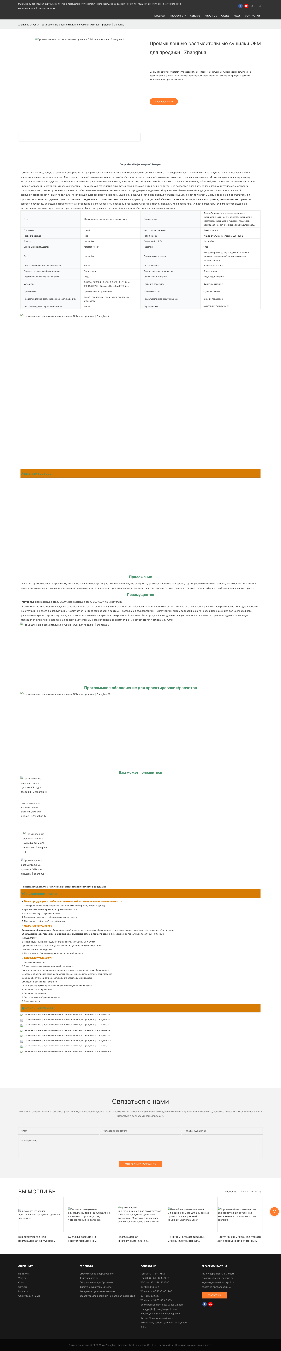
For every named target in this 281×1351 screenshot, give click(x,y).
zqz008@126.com (173, 1304)
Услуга (22, 1278)
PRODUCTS (230, 1191)
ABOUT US (256, 1191)
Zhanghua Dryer (27, 24)
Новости (23, 1291)
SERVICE (243, 1191)
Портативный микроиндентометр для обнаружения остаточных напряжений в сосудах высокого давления (239, 1239)
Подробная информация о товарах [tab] (140, 164)
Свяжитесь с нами (29, 1295)
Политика (180, 1345)
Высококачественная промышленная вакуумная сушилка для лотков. (35, 1239)
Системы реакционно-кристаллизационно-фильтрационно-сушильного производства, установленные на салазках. (89, 1239)
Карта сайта (166, 1345)
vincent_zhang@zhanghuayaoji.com (160, 1313)
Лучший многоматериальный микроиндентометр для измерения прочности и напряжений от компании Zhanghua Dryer (186, 1239)
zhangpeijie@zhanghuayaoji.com (158, 1309)
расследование (164, 101)
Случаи (22, 1286)
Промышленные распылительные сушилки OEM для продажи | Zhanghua (82, 24)
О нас (21, 1282)
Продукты (24, 1273)
